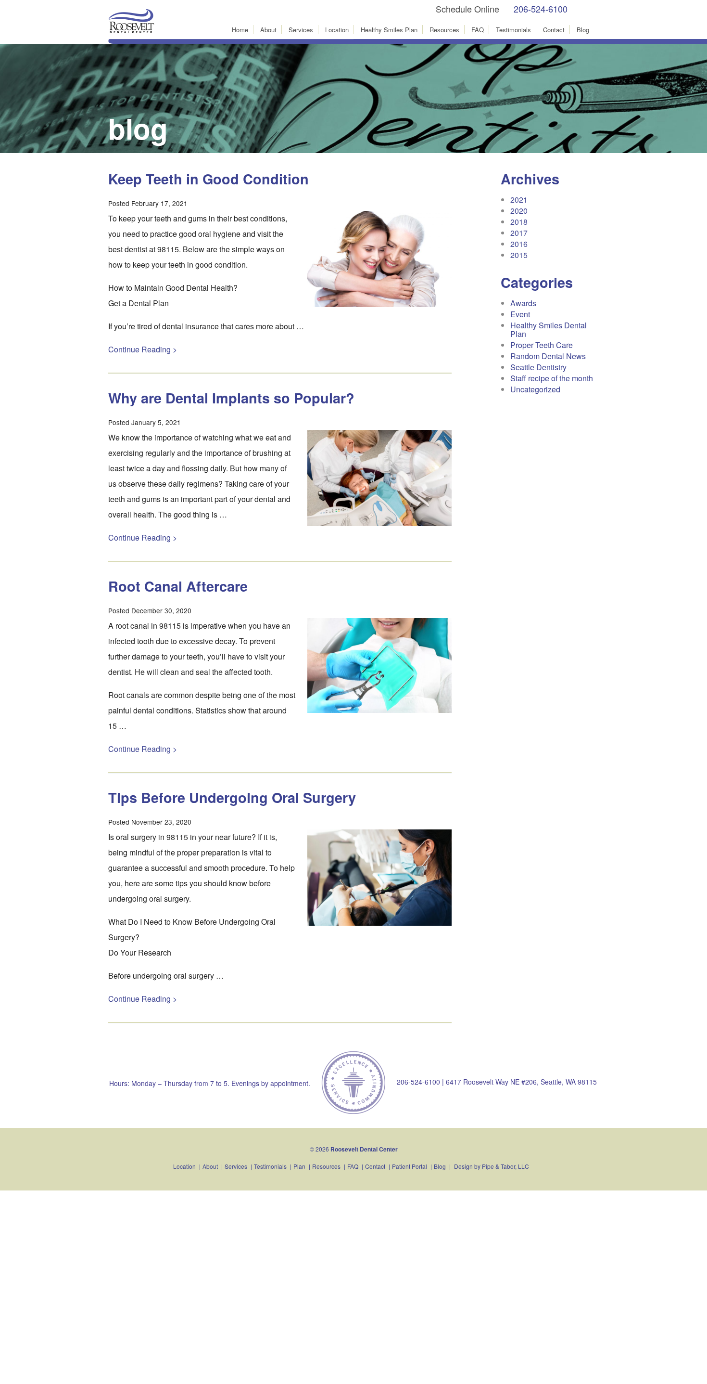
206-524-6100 (541, 8)
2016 (519, 243)
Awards (523, 303)
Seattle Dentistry (538, 367)
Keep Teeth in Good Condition (208, 179)
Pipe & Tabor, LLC (505, 1166)
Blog (583, 29)
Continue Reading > (142, 349)
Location (337, 29)
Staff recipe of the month (551, 378)
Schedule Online (467, 8)
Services (301, 29)
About (268, 29)
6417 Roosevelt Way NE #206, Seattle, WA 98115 (521, 1082)
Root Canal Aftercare (178, 586)
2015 (519, 254)
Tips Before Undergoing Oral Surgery (232, 797)
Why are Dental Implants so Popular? (231, 398)
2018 (519, 221)
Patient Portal (409, 1166)
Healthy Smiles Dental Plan (548, 329)
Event (520, 314)
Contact (554, 29)
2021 (519, 199)
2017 (519, 232)
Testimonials (513, 29)
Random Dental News (548, 356)
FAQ (477, 29)
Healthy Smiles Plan (389, 29)
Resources (444, 29)
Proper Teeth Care (541, 344)
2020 (519, 210)
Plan (299, 1166)
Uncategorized (535, 389)
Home (240, 29)
